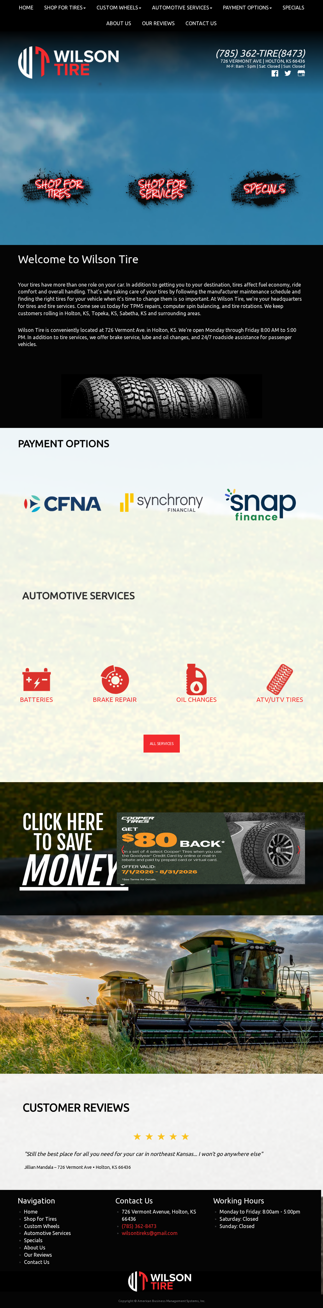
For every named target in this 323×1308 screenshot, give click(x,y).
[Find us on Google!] (301, 73)
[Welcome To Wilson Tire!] (159, 1280)
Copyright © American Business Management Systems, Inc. (161, 1301)
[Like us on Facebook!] (275, 73)
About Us (118, 23)
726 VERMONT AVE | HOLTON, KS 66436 (262, 61)
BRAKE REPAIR (115, 699)
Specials (33, 1240)
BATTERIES (36, 699)
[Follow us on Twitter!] (288, 73)
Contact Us (201, 23)
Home (31, 1211)
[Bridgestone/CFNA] (62, 503)
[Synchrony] (161, 499)
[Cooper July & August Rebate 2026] (211, 848)
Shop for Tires (40, 1219)
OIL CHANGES (196, 699)
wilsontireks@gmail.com (150, 1233)
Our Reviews (158, 23)
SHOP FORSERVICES (162, 189)
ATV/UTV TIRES (279, 699)
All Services (161, 744)
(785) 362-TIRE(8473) (260, 53)
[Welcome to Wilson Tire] (68, 62)
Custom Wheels (42, 1226)
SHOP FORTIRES (58, 189)
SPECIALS (264, 188)
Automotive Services (47, 1233)
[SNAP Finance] (260, 504)
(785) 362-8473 (139, 1226)
